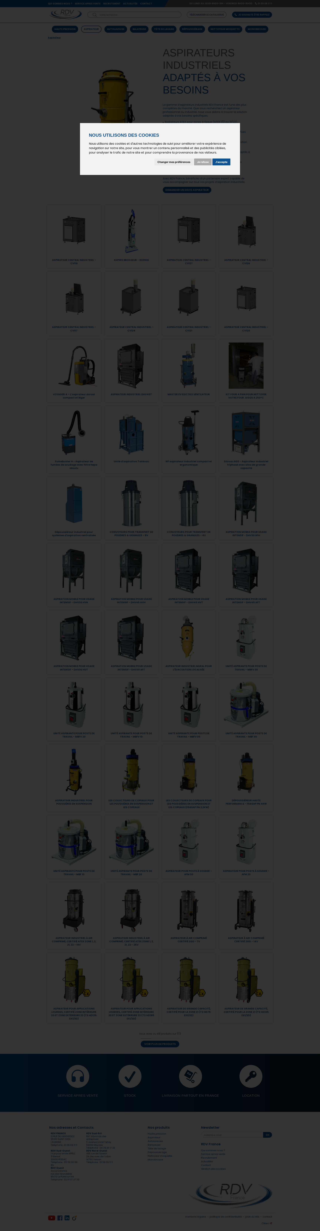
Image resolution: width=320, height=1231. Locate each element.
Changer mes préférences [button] (173, 162)
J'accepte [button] (221, 162)
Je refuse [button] (203, 162)
